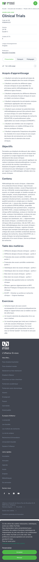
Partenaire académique (10, 384)
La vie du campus (8, 433)
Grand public (6, 410)
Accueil (4, 8)
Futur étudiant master (9, 366)
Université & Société (9, 442)
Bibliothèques (7, 478)
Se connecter (6, 483)
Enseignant (6, 397)
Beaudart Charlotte (8, 53)
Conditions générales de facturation (13, 514)
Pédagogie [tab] (30, 59)
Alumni (4, 393)
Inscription (5, 456)
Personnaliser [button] (7, 548)
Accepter (19, 552)
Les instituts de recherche (11, 429)
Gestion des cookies (8, 510)
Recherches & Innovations (11, 438)
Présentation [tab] (9, 59)
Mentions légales (7, 507)
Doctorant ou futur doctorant (12, 371)
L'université (6, 420)
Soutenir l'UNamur (8, 446)
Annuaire (5, 461)
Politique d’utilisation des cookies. (13, 543)
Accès (4, 469)
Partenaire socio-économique (12, 388)
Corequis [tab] (20, 59)
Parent (4, 401)
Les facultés (6, 424)
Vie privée (19, 507)
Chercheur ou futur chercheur (12, 379)
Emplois (5, 474)
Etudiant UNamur (8, 375)
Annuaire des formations (15, 8)
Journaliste (6, 406)
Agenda (5, 465)
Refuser (19, 558)
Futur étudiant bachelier (10, 362)
